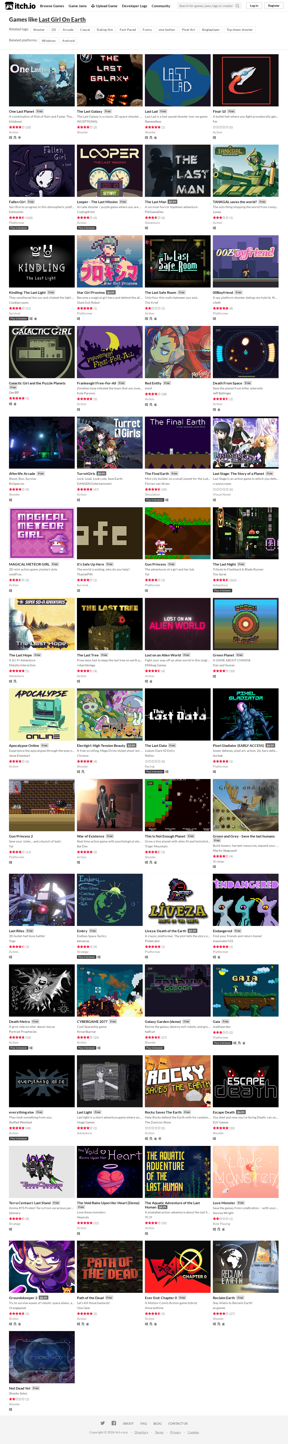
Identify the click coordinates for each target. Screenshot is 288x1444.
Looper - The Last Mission (97, 202)
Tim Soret (219, 574)
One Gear (83, 1308)
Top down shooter (240, 29)
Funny (147, 29)
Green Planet (223, 655)
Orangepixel (17, 1308)
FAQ (143, 1423)
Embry (82, 931)
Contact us (178, 1423)
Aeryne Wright (223, 1213)
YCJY (148, 1217)
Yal (147, 574)
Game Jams (78, 6)
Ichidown (15, 121)
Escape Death (224, 1112)
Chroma (82, 755)
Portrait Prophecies (23, 1031)
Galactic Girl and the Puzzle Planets (37, 383)
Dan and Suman (224, 665)
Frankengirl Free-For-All (96, 383)
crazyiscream (222, 483)
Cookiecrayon (19, 302)
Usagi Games (86, 1122)
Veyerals (83, 1217)
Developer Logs (134, 6)
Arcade (68, 29)
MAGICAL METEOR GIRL (29, 564)
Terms (159, 1432)
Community (161, 6)
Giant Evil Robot (88, 302)
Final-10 (219, 111)
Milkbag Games (155, 665)
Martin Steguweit (225, 850)
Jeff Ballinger (222, 393)
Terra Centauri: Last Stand (30, 1203)
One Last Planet (21, 111)
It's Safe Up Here (90, 564)
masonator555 (223, 941)
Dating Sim (105, 29)
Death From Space (227, 383)
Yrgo (12, 941)
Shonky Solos (18, 1393)
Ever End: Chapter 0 (161, 1298)
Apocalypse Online (24, 745)
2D (54, 29)
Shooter (39, 29)
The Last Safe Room (160, 292)
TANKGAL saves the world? (235, 202)
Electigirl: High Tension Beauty (101, 745)
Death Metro (19, 1021)
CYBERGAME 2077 (92, 1021)
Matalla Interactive (22, 665)
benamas (83, 941)
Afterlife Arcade (22, 473)
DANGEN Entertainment (94, 483)
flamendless (153, 121)
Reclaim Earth (224, 1298)
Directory (141, 1432)
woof (148, 388)
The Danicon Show (158, 1122)
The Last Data (156, 745)
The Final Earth (157, 473)
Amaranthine (154, 1308)
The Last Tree (88, 655)
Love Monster (224, 1203)
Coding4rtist (86, 212)
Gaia (216, 1021)
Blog (157, 1423)
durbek (218, 755)
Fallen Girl (17, 202)
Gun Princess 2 (21, 836)
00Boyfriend (223, 292)
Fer (215, 121)
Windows (49, 41)
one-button (167, 29)
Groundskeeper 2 (23, 1298)
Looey (217, 212)
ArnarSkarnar (86, 1031)
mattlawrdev (222, 1027)
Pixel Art (188, 29)
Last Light (84, 1112)
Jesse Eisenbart (19, 755)
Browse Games (52, 6)
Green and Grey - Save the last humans (244, 836)
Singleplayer (211, 29)
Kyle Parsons (86, 393)
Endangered (222, 931)
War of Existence (90, 836)
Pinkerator (152, 941)
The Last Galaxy (89, 111)
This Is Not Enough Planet (165, 836)
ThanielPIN (85, 574)
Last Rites (16, 931)
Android (68, 41)
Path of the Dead (90, 1298)
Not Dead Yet (19, 1388)
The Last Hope (20, 655)
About (128, 1423)
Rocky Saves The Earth (163, 1112)
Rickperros (16, 483)
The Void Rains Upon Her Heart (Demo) (108, 1203)
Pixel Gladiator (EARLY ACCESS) (238, 745)
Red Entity (153, 383)
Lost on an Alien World (163, 655)
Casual (85, 29)
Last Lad (151, 111)
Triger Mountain (156, 846)
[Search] (237, 5)
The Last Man (155, 202)
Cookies (193, 1432)
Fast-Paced (128, 29)
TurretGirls (86, 473)
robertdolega (86, 665)
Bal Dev (82, 846)
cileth (217, 302)
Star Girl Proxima (91, 292)
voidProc (15, 574)
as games (219, 1308)
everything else (21, 1112)
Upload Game (106, 6)
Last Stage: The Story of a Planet (238, 473)
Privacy (175, 1432)
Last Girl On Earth (62, 19)
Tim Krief (151, 302)
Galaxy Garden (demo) (163, 1021)
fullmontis (16, 212)
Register (274, 5)
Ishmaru (14, 1213)
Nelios (149, 755)
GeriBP (14, 392)
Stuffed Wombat (20, 1122)
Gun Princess (155, 564)
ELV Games (220, 1122)
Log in (254, 5)
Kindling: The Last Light (27, 292)
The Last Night (224, 564)
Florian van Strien (157, 483)
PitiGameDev (154, 212)
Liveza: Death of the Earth (165, 931)
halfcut (150, 1031)
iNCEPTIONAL (87, 121)
